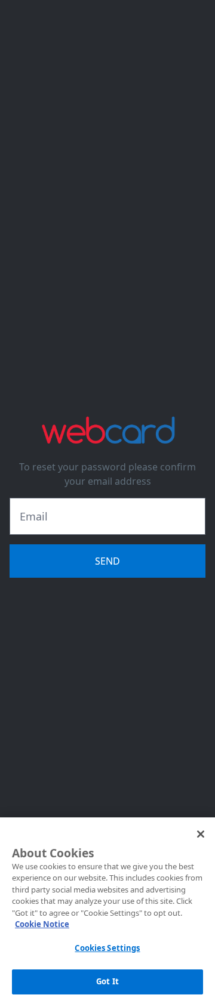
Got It (107, 981)
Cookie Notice (42, 924)
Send (107, 561)
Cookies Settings (107, 948)
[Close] (201, 834)
